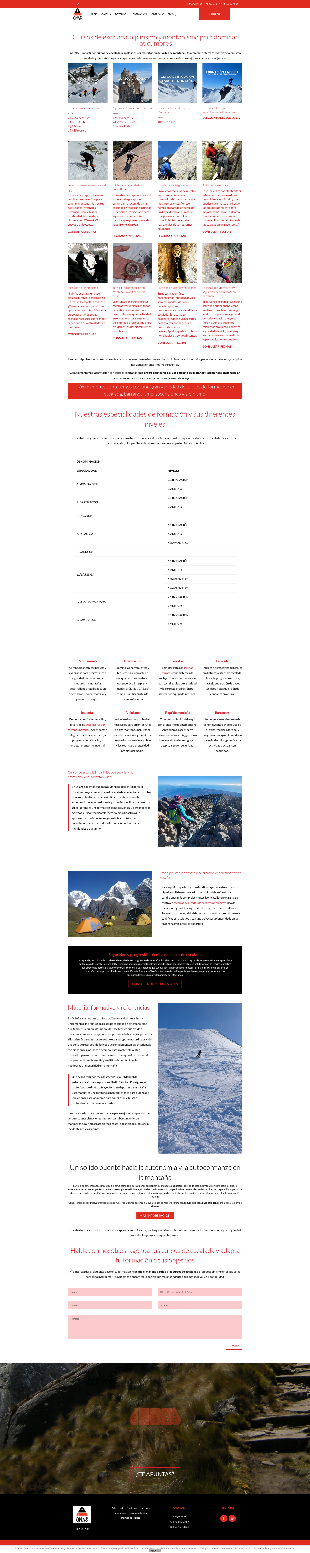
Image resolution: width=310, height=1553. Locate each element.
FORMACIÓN (140, 14)
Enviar (234, 1346)
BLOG (171, 14)
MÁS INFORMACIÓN (155, 1215)
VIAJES (104, 14)
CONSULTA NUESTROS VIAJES (155, 984)
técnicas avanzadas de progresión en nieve (200, 903)
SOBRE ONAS (157, 14)
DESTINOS (120, 14)
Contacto (214, 13)
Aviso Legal (117, 1508)
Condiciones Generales (138, 1508)
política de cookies (242, 1548)
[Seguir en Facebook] (73, 4)
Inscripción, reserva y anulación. (131, 1513)
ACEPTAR (155, 1551)
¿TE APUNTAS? (155, 1474)
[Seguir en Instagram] (78, 4)
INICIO (94, 14)
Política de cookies (130, 1518)
